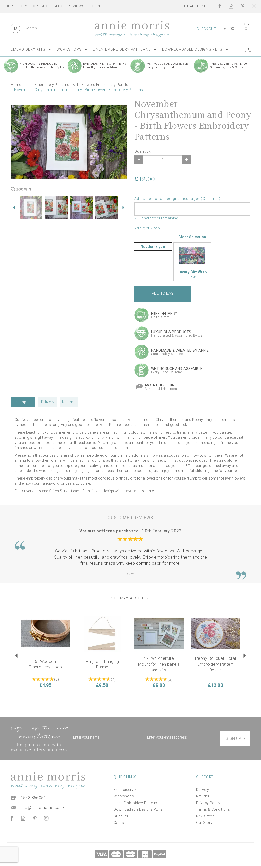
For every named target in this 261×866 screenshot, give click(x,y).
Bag (244, 27)
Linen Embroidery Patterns (136, 803)
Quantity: (143, 151)
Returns (68, 402)
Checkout (206, 29)
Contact (40, 6)
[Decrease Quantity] (138, 159)
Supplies (121, 816)
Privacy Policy (208, 803)
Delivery (47, 402)
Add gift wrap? (148, 228)
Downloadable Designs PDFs (138, 809)
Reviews (76, 6)
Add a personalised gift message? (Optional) (177, 199)
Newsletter (205, 816)
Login (94, 6)
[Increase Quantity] (186, 159)
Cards (119, 823)
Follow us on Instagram (254, 6)
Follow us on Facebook (219, 6)
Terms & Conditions (213, 809)
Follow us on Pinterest (242, 6)
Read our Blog (231, 6)
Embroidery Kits (127, 789)
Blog (59, 6)
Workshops (124, 796)
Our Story (204, 823)
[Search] (15, 28)
